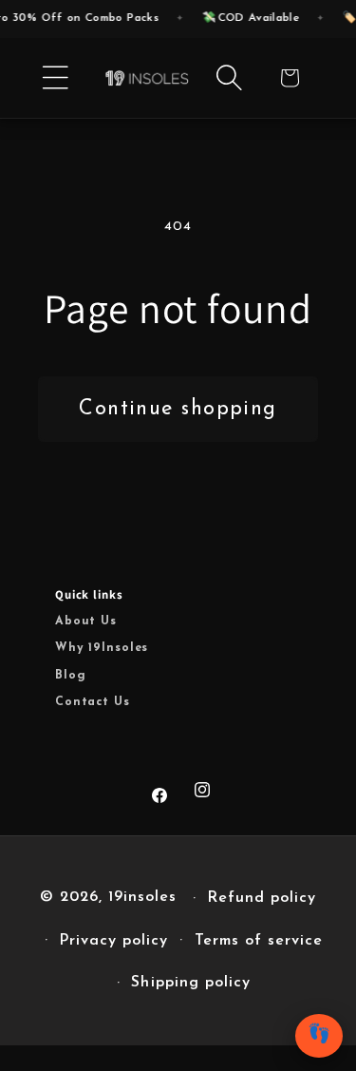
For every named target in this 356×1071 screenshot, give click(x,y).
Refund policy (261, 898)
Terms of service (259, 940)
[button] (55, 78)
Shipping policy (190, 982)
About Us (86, 621)
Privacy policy (113, 940)
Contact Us (92, 702)
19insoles (142, 898)
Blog (70, 675)
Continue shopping (178, 409)
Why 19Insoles (101, 648)
